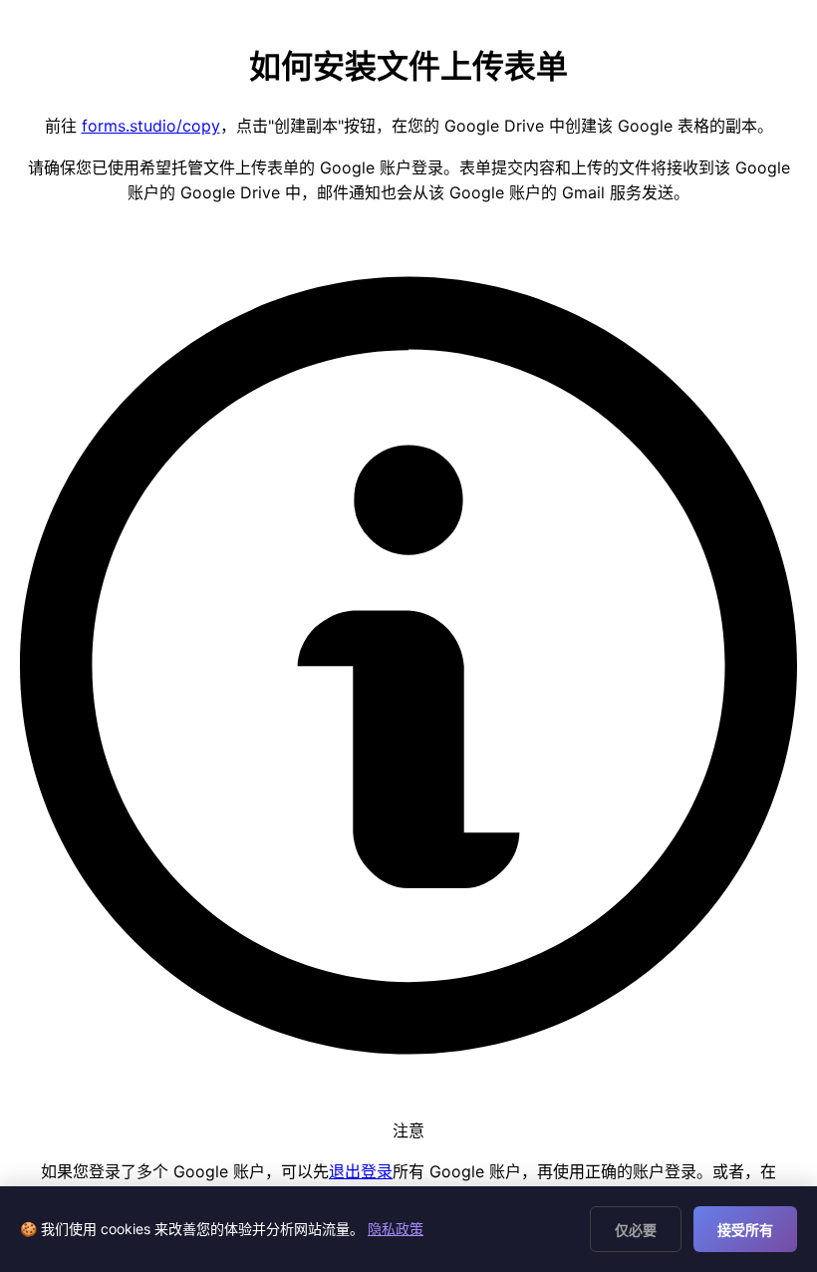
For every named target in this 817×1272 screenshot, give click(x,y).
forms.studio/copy (151, 126)
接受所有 (745, 1230)
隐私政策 (395, 1228)
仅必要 (636, 1230)
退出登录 (361, 1171)
